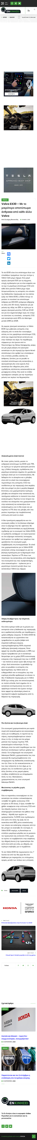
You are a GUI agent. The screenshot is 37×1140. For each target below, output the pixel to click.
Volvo (24, 890)
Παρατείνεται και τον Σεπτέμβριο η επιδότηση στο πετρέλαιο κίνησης (15, 1076)
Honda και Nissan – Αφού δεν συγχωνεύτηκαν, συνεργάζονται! (15, 1037)
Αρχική (5, 17)
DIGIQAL (22, 1136)
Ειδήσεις (12, 17)
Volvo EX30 (15, 890)
